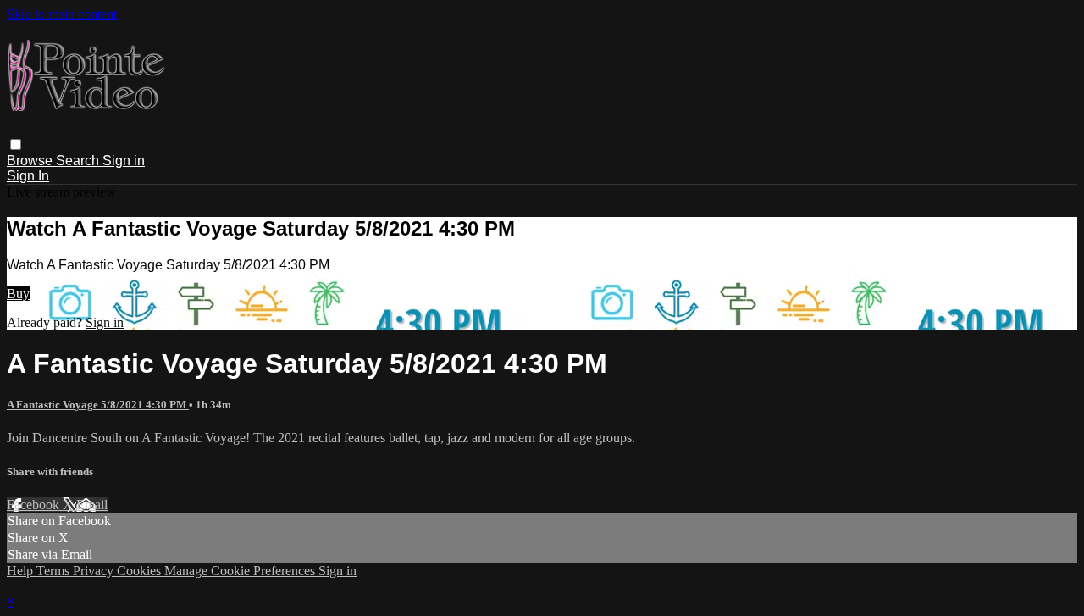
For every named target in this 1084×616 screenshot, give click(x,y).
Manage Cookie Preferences (241, 570)
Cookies (140, 570)
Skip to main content (62, 14)
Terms (54, 570)
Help (21, 570)
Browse (31, 160)
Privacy (95, 570)
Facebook (35, 504)
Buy (18, 293)
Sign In (28, 176)
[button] (15, 144)
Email (92, 504)
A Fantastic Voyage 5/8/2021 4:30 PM (98, 404)
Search (79, 160)
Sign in (123, 160)
